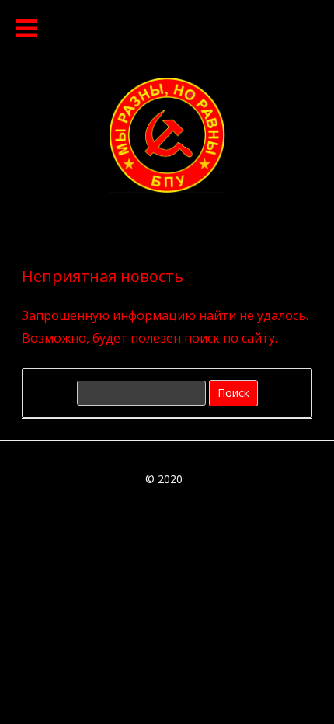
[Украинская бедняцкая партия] (167, 188)
